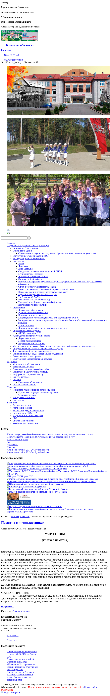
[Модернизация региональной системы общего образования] (37, 492)
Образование (19, 307)
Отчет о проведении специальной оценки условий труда (46, 289)
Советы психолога (27, 395)
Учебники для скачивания (25, 423)
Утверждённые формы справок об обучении (40, 302)
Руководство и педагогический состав (31, 335)
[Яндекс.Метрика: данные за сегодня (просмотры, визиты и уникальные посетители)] (10, 692)
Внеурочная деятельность (30, 315)
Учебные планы (26, 325)
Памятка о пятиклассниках (22, 522)
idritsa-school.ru (90, 687)
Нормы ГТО (27, 476)
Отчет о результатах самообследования (37, 287)
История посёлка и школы (25, 248)
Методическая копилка (24, 397)
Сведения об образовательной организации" (74, 463)
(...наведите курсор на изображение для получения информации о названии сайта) (47, 466)
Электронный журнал (23, 366)
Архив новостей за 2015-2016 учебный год (28, 452)
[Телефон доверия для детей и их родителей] (19, 504)
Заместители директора (29, 341)
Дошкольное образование (30, 310)
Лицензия (23, 266)
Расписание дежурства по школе (28, 410)
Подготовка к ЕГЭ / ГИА (25, 413)
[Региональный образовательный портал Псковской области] (37, 489)
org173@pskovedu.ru (13, 60)
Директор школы (26, 338)
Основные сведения (22, 251)
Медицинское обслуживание (27, 364)
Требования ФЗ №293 (29, 297)
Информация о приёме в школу (28, 374)
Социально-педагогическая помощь (30, 372)
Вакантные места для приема (27, 356)
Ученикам (12, 402)
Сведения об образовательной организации (28, 245)
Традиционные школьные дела (28, 415)
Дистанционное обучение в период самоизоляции (42, 328)
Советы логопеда (21, 377)
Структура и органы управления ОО (31, 256)
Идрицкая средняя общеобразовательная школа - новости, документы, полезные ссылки (50, 434)
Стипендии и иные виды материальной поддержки (38, 354)
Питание (17, 379)
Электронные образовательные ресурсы (32, 359)
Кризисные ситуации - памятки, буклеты (38, 392)
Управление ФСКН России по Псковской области (82, 471)
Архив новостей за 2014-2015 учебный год (28, 450)
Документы (18, 261)
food (9, 442)
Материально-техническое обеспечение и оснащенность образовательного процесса (54, 346)
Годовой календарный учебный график (37, 294)
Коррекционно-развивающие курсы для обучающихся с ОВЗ (48, 317)
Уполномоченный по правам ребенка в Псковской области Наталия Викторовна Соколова (51, 481)
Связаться (11, 640)
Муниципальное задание (30, 274)
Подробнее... (7, 606)
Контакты (6, 50)
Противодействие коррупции (32, 305)
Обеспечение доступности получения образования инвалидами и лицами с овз (57, 253)
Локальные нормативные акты (33, 276)
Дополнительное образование (33, 312)
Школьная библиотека (23, 420)
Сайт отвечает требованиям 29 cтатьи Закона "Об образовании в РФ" (41, 437)
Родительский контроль (30, 382)
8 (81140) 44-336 (11, 55)
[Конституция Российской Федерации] (26, 486)
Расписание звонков (22, 408)
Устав (21, 263)
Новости (11, 447)
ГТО (15, 418)
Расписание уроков (22, 405)
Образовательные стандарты (27, 330)
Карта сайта (12, 635)
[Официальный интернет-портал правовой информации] (35, 484)
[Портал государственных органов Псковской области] (34, 506)
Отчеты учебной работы (30, 279)
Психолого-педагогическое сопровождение (34, 390)
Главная (11, 243)
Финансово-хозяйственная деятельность (32, 351)
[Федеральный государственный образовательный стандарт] (37, 468)
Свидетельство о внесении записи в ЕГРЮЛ (40, 271)
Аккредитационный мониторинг (29, 258)
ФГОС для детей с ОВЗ (29, 333)
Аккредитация (25, 269)
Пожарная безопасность (24, 384)
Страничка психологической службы (31, 369)
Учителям (11, 387)
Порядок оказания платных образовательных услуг (43, 292)
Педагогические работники (31, 343)
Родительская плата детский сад (34, 299)
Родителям (12, 361)
